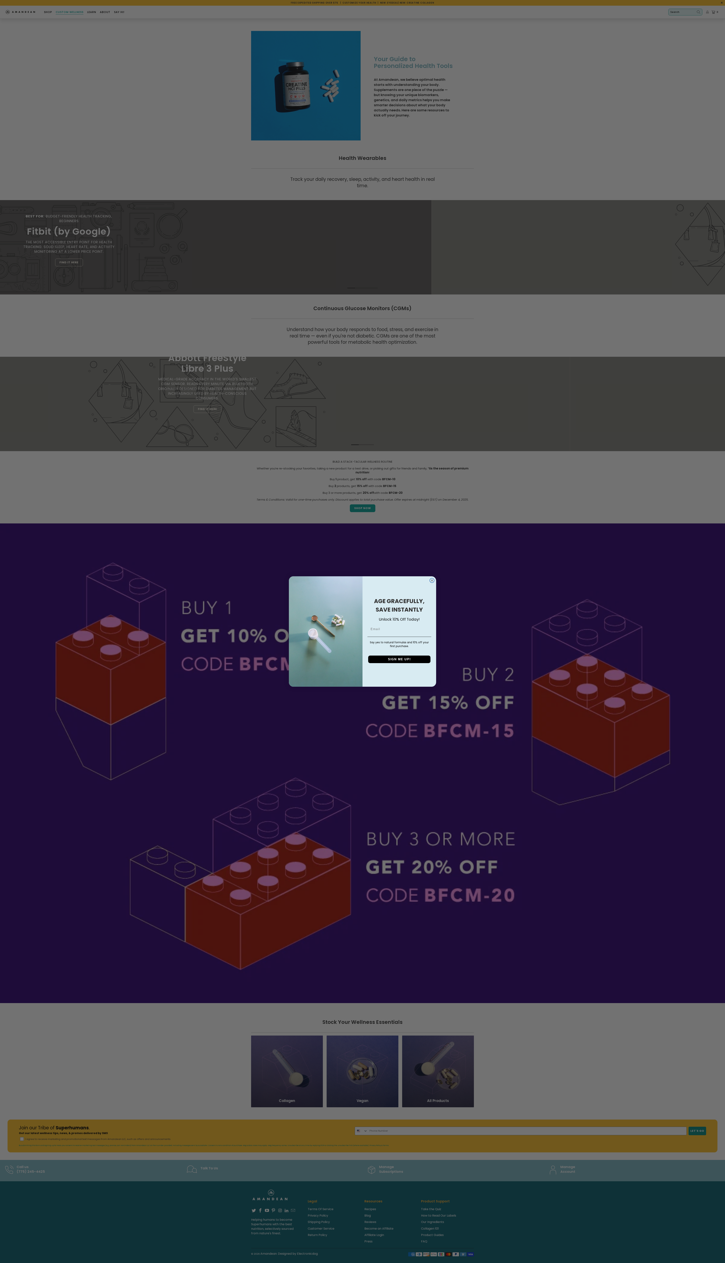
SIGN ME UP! (399, 659)
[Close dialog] (432, 580)
